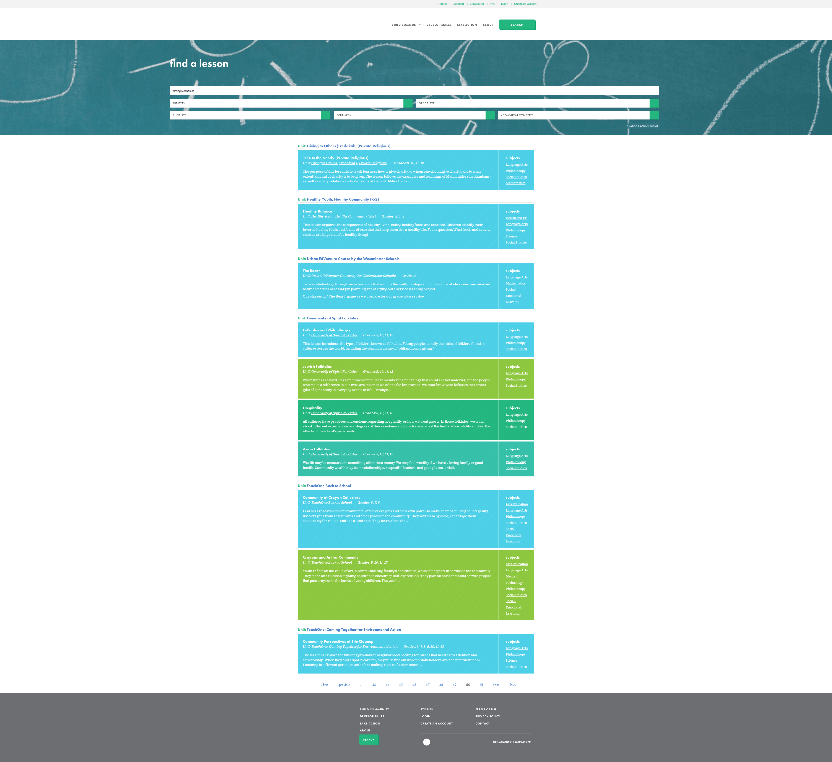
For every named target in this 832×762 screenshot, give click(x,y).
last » (513, 684)
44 (387, 684)
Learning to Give (314, 22)
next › (496, 684)
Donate (442, 4)
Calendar (458, 4)
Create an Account (525, 4)
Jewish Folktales (317, 366)
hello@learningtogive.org (512, 742)
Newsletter (477, 4)
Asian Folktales (316, 448)
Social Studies (516, 177)
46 (414, 684)
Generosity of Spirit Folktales (332, 318)
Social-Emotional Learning (513, 296)
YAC (492, 4)
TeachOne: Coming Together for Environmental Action (354, 629)
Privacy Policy (488, 716)
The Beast (311, 270)
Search (517, 25)
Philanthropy (516, 171)
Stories (427, 709)
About (488, 25)
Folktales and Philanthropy (327, 329)
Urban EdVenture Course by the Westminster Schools (353, 258)
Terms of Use (486, 709)
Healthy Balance (317, 211)
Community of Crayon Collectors (331, 497)
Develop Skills (439, 25)
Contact (483, 723)
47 (428, 684)
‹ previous (343, 684)
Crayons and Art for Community (331, 557)
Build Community (406, 25)
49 (455, 684)
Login (504, 4)
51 (481, 684)
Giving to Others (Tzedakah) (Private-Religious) (348, 145)
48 (441, 684)
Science (511, 236)
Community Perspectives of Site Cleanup (338, 641)
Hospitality (312, 407)
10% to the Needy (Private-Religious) (335, 157)
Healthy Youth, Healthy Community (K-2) (343, 199)
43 (374, 684)
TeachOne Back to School (329, 485)
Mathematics (515, 183)
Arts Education (517, 504)
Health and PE (516, 218)
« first (324, 684)
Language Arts (517, 165)
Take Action (467, 25)
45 (401, 684)
